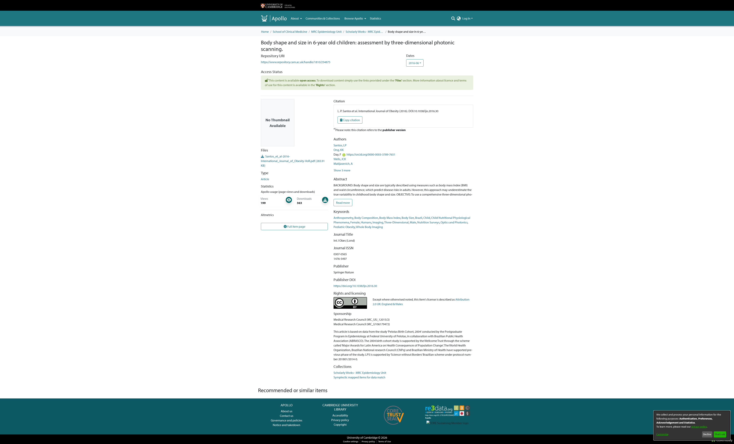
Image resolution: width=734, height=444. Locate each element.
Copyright (340, 424)
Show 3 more (342, 170)
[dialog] (692, 425)
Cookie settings (350, 441)
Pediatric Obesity (344, 227)
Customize (662, 434)
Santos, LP (340, 145)
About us (286, 411)
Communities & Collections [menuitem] (323, 18)
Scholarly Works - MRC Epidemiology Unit (365, 31)
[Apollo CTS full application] (394, 426)
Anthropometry (343, 218)
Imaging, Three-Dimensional (391, 222)
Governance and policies (286, 420)
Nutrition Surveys (428, 222)
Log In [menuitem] (466, 18)
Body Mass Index (389, 218)
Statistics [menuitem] (375, 18)
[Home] (278, 5)
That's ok (720, 434)
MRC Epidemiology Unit (326, 31)
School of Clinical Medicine (290, 31)
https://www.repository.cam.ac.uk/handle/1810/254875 (295, 62)
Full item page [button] (296, 226)
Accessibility (340, 415)
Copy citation (351, 120)
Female (355, 222)
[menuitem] (296, 18)
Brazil (418, 218)
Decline (707, 434)
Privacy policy (340, 420)
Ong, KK (339, 150)
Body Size (408, 218)
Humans (366, 222)
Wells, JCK (340, 159)
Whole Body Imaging (369, 227)
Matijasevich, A (343, 163)
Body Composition (366, 218)
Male (413, 222)
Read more (343, 202)
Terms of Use (384, 441)
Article (265, 179)
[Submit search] (453, 18)
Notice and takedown (286, 425)
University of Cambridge (362, 437)
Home (265, 31)
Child (426, 218)
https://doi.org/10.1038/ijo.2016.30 (355, 286)
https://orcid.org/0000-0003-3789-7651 (371, 154)
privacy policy (699, 426)
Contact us (286, 416)
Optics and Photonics (454, 222)
